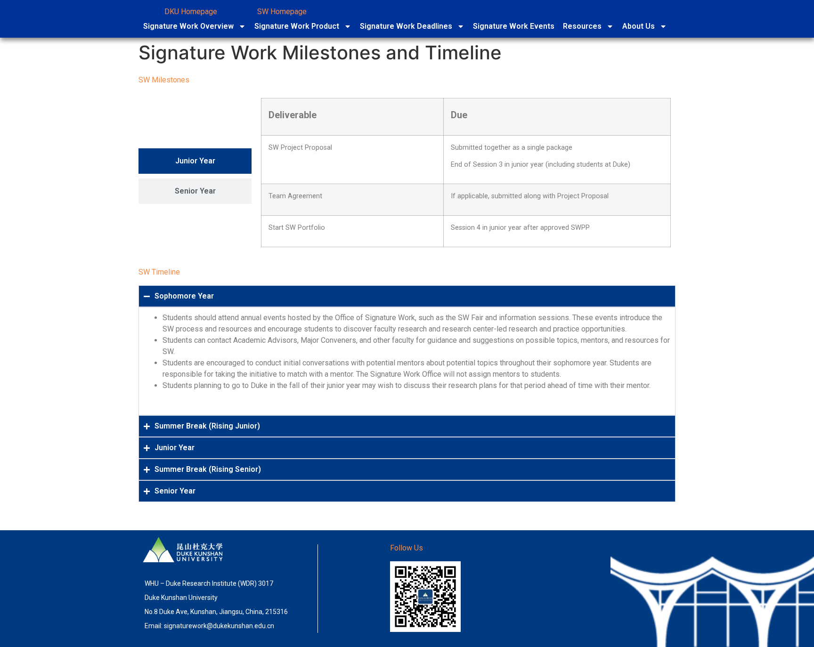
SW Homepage (282, 11)
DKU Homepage (190, 11)
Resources (582, 26)
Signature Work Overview (188, 26)
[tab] (195, 161)
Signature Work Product (296, 26)
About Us (638, 26)
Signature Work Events (513, 26)
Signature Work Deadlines (406, 26)
